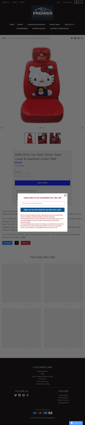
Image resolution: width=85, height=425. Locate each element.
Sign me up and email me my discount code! (42, 210)
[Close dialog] (65, 195)
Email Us (77, 423)
